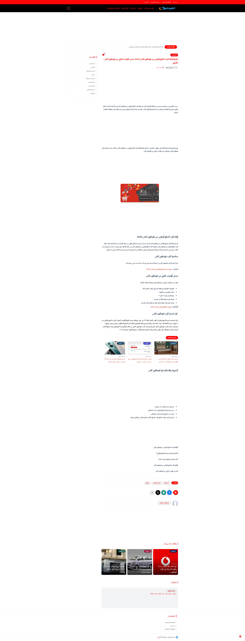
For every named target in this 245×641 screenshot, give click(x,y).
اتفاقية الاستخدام (166, 2)
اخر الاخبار (133, 8)
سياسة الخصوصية (155, 2)
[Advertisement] (122, 29)
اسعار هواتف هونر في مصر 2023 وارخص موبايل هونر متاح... (114, 360)
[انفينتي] (167, 8)
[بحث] (68, 8)
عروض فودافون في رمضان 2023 (161, 306)
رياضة (93, 75)
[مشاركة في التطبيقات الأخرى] (152, 492)
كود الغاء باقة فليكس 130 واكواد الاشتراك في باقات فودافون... (167, 569)
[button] (169, 492)
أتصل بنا (146, 2)
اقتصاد (93, 67)
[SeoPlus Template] (177, 637)
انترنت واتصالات (149, 8)
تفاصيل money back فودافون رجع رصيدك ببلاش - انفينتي (139, 360)
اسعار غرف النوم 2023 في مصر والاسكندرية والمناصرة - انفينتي (168, 360)
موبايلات (140, 8)
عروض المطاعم (91, 90)
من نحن (175, 2)
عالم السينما (92, 86)
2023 (159, 269)
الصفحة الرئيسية (170, 622)
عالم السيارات (125, 8)
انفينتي (159, 637)
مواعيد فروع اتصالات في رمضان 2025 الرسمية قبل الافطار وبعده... (114, 569)
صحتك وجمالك (90, 78)
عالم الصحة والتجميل (113, 8)
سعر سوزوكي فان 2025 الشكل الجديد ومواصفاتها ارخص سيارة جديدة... (142, 47)
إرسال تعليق (171, 591)
